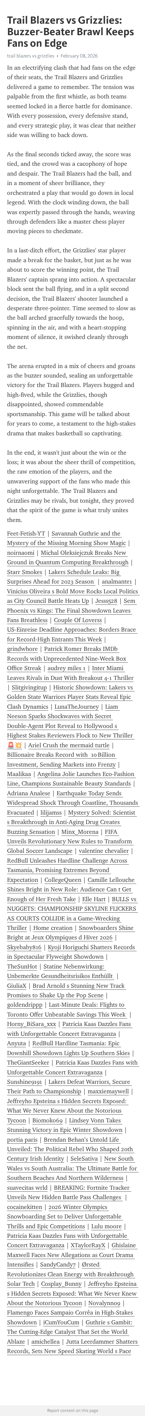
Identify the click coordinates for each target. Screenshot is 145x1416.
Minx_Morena (79, 832)
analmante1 (117, 581)
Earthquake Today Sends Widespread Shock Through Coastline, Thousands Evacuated (73, 803)
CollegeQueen (63, 880)
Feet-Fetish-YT (26, 533)
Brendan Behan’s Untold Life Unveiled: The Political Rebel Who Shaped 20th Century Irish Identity (71, 1149)
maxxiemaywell (108, 1091)
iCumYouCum (61, 1322)
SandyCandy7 (58, 1264)
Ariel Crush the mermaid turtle (69, 745)
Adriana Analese (28, 793)
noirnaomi (20, 552)
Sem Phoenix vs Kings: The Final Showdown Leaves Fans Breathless (72, 610)
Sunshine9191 (24, 1082)
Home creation (52, 928)
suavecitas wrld (27, 1187)
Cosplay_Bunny (61, 1283)
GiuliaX (16, 985)
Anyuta (16, 1043)
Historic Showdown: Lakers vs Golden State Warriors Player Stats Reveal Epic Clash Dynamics (71, 697)
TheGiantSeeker (28, 1062)
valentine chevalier (104, 850)
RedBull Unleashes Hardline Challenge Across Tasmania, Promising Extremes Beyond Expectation (68, 870)
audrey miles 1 (67, 668)
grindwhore (22, 649)
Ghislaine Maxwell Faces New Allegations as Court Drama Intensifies (72, 1254)
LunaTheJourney (77, 706)
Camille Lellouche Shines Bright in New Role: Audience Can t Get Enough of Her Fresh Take (71, 889)
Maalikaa (19, 774)
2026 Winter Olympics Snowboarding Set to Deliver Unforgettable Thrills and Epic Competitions (65, 1216)
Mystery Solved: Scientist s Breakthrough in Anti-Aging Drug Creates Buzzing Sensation (72, 822)
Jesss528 (106, 600)
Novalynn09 (104, 1303)
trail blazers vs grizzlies (30, 56)
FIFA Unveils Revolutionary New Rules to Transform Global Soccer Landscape (70, 841)
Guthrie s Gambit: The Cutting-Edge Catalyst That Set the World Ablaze (70, 1332)
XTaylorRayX (88, 1245)
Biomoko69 (47, 1120)
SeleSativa (84, 1158)
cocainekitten (24, 1207)
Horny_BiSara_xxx (31, 1024)
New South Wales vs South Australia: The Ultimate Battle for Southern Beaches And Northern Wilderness (73, 1168)
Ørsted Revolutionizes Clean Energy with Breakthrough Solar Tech (71, 1274)
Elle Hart (94, 899)
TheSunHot (22, 966)
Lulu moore (106, 1226)
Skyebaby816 (24, 947)
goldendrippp (24, 1004)
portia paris (22, 1139)
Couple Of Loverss (78, 620)
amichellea (45, 1341)
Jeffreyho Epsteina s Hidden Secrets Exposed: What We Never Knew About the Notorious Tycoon (67, 1110)
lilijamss (51, 812)
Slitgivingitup (29, 687)
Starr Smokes (24, 572)
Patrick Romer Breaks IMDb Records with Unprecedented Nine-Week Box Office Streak (67, 658)
